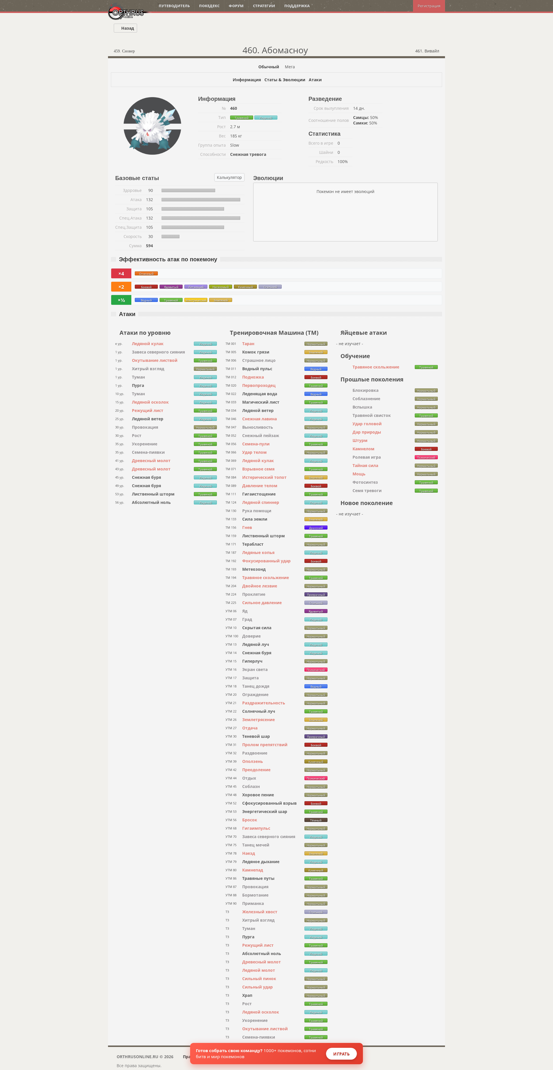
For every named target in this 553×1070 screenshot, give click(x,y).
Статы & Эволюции (284, 79)
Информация (247, 79)
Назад (127, 28)
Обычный (268, 66)
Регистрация (429, 5)
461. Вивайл (427, 51)
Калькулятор (229, 177)
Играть (341, 1053)
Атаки (315, 79)
